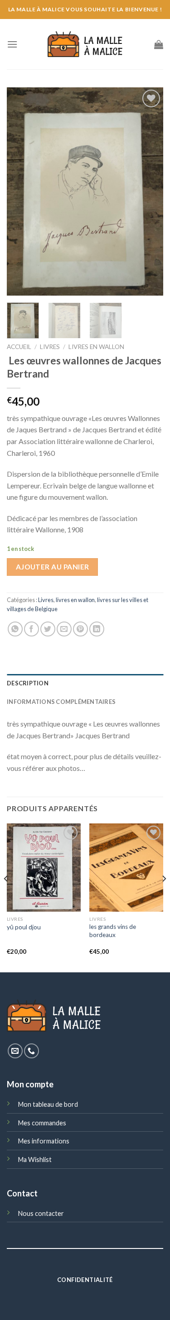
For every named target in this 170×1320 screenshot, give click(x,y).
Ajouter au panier (52, 567)
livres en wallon (96, 346)
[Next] (149, 191)
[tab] (85, 683)
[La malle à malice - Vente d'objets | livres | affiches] (85, 44)
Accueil (19, 346)
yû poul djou (24, 927)
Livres (50, 346)
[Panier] (158, 44)
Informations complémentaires (61, 701)
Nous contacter (41, 1213)
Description (28, 683)
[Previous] (21, 191)
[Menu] (12, 44)
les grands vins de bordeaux (112, 930)
